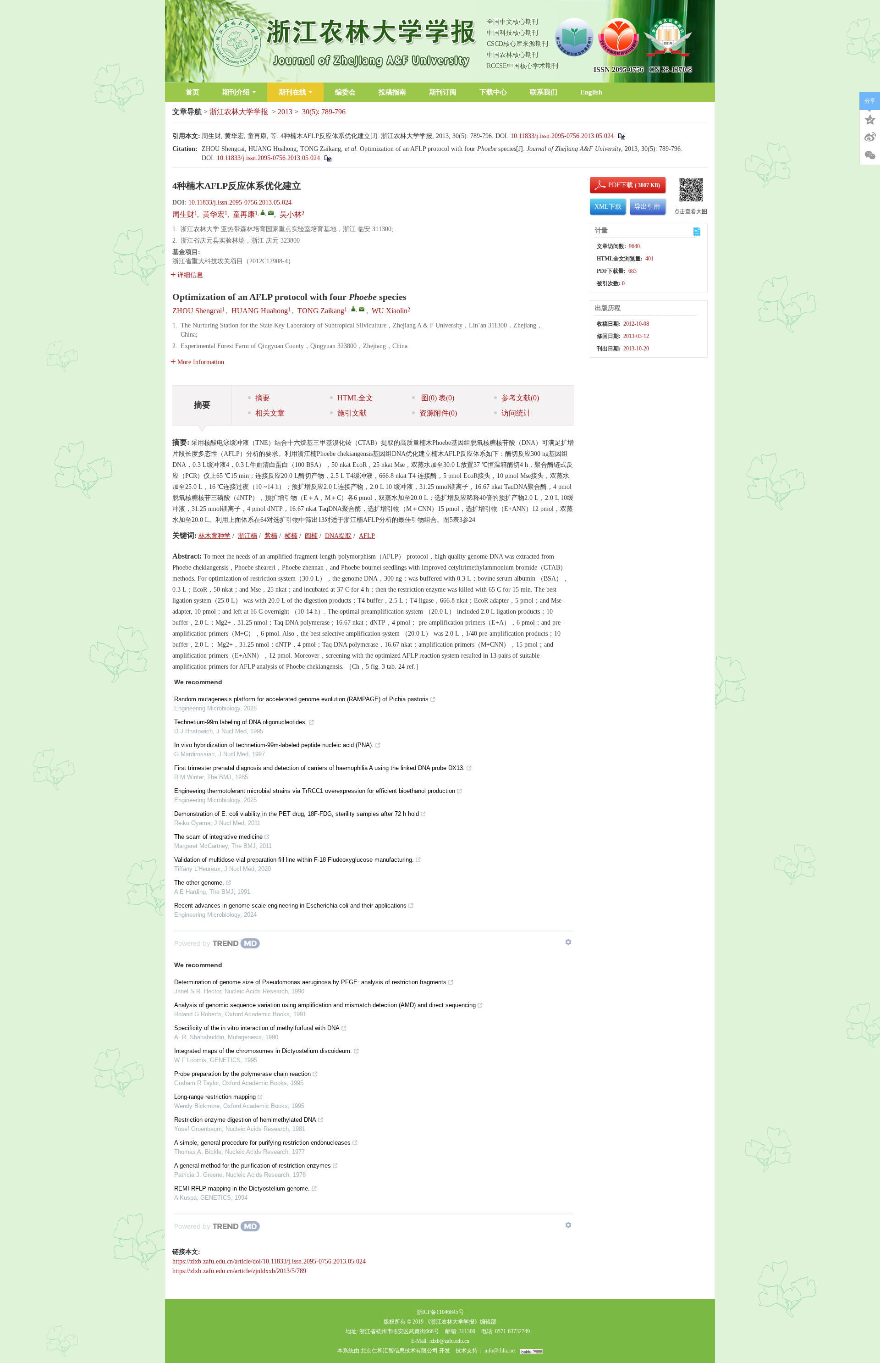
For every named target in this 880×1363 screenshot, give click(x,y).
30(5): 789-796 (324, 112)
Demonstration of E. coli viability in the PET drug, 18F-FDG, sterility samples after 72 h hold (296, 813)
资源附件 (438, 413)
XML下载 (608, 206)
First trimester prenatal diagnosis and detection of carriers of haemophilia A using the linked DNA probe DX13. (319, 768)
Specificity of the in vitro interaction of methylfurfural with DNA (257, 1028)
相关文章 (270, 413)
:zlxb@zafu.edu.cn (449, 1341)
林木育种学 (214, 535)
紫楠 (270, 535)
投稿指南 (392, 92)
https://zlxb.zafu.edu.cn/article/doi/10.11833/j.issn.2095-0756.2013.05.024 (269, 1261)
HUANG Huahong (259, 311)
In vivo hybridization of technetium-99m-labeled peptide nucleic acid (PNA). (274, 745)
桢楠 (291, 535)
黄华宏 (214, 214)
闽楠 (311, 535)
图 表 (436, 398)
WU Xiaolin (389, 311)
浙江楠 (247, 535)
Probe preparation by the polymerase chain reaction (242, 1073)
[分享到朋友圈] (870, 155)
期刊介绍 (236, 92)
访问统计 (516, 413)
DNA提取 (338, 535)
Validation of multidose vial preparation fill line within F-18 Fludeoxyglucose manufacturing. (294, 859)
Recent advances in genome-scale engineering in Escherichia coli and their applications (290, 905)
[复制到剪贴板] (621, 136)
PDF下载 (612, 185)
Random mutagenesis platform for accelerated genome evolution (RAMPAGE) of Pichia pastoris (301, 699)
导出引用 (647, 206)
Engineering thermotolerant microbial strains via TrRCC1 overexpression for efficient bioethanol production (314, 790)
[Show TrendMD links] (568, 942)
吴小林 (291, 214)
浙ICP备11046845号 (440, 1312)
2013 (285, 112)
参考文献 (520, 398)
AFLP (367, 535)
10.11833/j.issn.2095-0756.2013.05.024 (562, 136)
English (591, 92)
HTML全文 (355, 398)
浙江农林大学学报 (238, 112)
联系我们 (543, 92)
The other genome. (199, 882)
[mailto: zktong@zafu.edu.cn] (361, 309)
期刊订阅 (442, 92)
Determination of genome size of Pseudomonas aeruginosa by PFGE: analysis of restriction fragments (310, 982)
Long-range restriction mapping (215, 1096)
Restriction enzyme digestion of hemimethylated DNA (245, 1119)
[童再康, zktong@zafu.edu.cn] (262, 212)
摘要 (262, 398)
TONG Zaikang (320, 311)
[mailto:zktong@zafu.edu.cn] (271, 213)
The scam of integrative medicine (218, 836)
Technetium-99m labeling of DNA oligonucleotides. (240, 722)
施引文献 (352, 413)
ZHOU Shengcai (197, 311)
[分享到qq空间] (870, 118)
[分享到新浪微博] (870, 137)
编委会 (345, 92)
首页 (192, 92)
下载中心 (493, 92)
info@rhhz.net (500, 1350)
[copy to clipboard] (327, 158)
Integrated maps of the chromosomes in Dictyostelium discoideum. (263, 1050)
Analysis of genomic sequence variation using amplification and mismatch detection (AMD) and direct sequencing (325, 1005)
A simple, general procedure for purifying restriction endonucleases (262, 1142)
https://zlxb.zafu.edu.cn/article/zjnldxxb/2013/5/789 (239, 1271)
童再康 (244, 214)
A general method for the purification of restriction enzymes (252, 1165)
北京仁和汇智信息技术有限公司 (399, 1350)
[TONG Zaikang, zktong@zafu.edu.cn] (353, 308)
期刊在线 (292, 92)
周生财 (183, 214)
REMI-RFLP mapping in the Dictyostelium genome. (242, 1188)
